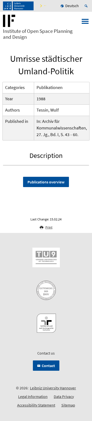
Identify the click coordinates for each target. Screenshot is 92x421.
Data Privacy (64, 396)
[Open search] (87, 6)
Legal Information (33, 396)
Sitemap (68, 405)
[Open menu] (85, 23)
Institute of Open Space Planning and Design (38, 34)
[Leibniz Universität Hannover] (18, 5)
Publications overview (46, 181)
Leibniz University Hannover (53, 387)
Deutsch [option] (72, 5)
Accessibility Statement (36, 405)
